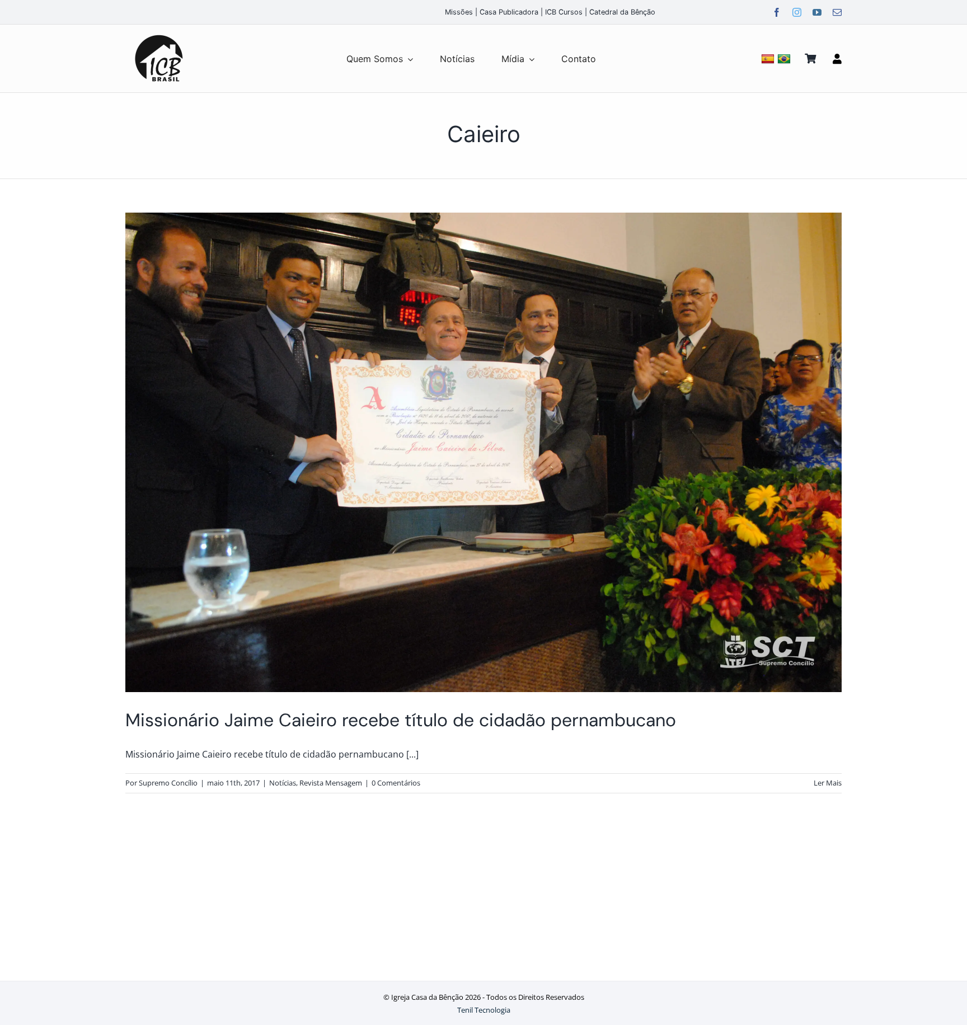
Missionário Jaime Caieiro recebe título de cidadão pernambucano (400, 720)
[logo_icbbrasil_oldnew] (159, 35)
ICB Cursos (564, 12)
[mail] (837, 12)
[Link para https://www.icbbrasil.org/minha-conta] (837, 59)
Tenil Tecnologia (483, 1010)
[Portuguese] (785, 58)
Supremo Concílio (168, 783)
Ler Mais (828, 783)
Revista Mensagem (330, 783)
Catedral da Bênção (622, 12)
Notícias (282, 783)
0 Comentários (396, 783)
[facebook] (776, 12)
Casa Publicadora (509, 12)
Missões (459, 12)
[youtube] (817, 12)
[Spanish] (769, 58)
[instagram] (796, 12)
